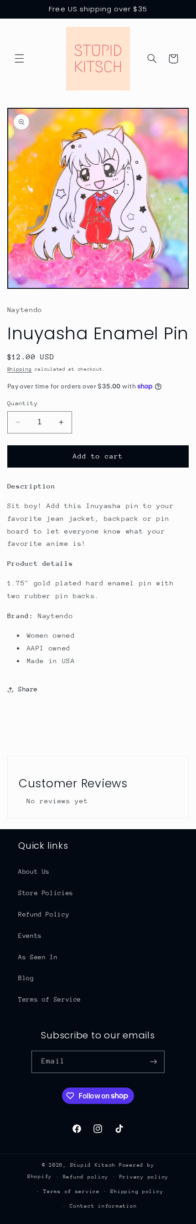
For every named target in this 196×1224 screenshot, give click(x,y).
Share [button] (28, 689)
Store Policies (45, 893)
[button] (19, 58)
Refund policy (86, 1177)
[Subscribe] (153, 1062)
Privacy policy (144, 1177)
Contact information (103, 1206)
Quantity (22, 403)
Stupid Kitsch (93, 1165)
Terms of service (71, 1191)
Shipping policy (136, 1191)
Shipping (19, 369)
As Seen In (37, 957)
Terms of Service (49, 999)
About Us (34, 871)
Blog (26, 978)
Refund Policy (43, 914)
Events (30, 935)
